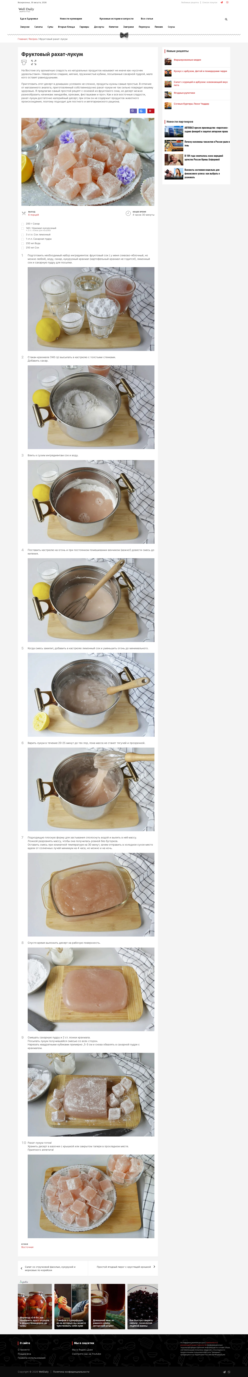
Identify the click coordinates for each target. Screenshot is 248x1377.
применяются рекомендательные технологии (199, 1343)
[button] (33, 62)
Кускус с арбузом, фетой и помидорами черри (200, 71)
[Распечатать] (24, 62)
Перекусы (144, 27)
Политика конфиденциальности (71, 1371)
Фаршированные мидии (187, 59)
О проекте (24, 1349)
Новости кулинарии (71, 19)
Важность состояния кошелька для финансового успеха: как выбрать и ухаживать (202, 174)
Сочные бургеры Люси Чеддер (191, 103)
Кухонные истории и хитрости (116, 19)
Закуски (24, 27)
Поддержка (24, 1353)
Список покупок (209, 2)
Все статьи (147, 19)
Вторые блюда (66, 27)
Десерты (99, 27)
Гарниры (84, 27)
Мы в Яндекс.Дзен (82, 1349)
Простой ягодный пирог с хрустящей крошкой (124, 1266)
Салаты (38, 27)
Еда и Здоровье (29, 19)
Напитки (113, 27)
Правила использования (31, 1357)
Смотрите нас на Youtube (86, 1353)
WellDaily (44, 1371)
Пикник (159, 27)
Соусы (171, 27)
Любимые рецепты (190, 2)
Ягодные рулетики (184, 92)
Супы (50, 27)
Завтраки (128, 27)
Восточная (27, 1247)
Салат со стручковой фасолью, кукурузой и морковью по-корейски (50, 1268)
